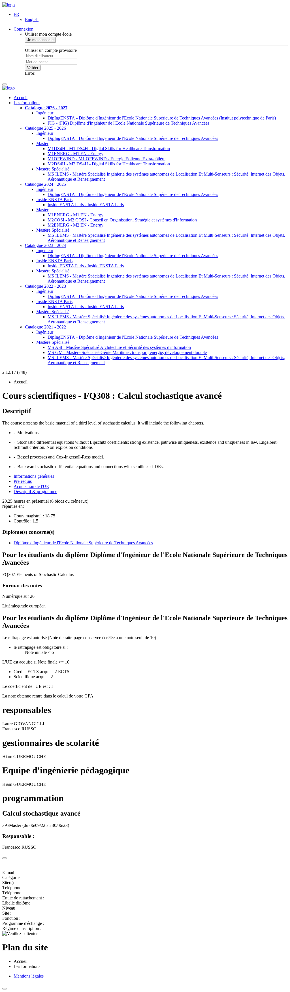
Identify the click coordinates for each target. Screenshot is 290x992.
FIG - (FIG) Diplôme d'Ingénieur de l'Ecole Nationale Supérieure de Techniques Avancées (128, 123)
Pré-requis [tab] (23, 481)
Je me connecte (40, 40)
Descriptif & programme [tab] (35, 491)
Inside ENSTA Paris (54, 199)
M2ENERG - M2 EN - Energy (75, 225)
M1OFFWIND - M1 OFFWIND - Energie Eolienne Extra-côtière (106, 158)
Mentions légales (29, 976)
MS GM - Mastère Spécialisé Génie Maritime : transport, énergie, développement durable (127, 352)
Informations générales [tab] (34, 476)
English (32, 19)
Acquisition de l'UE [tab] (31, 486)
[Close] (4, 858)
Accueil (20, 97)
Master (42, 143)
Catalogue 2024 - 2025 (45, 184)
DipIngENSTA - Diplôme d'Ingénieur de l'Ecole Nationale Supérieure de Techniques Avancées (133, 138)
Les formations (27, 102)
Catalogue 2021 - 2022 (45, 327)
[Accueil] (8, 4)
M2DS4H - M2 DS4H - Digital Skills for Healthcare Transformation (109, 163)
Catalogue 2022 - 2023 (45, 286)
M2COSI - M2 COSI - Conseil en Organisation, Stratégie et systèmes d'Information (122, 219)
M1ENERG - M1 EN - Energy (75, 153)
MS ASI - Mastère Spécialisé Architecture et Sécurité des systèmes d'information (119, 347)
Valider (32, 68)
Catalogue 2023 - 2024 (45, 245)
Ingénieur (44, 112)
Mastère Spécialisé (52, 169)
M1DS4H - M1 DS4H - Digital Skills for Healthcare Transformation (109, 148)
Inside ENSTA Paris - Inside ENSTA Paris (86, 204)
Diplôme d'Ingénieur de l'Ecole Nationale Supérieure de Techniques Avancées (83, 542)
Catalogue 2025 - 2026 (45, 128)
